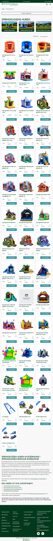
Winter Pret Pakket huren (8, 443)
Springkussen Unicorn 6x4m (9, 332)
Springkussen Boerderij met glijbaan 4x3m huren (43, 111)
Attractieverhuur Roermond (17, 530)
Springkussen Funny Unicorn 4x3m (24, 83)
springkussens (35, 479)
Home (3, 9)
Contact (26, 520)
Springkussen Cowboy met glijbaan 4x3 (26, 195)
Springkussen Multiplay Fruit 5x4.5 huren (26, 333)
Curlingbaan (5, 416)
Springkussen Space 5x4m (26, 222)
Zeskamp (4, 528)
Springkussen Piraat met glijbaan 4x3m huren (8, 139)
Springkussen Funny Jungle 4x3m (9, 111)
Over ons (15, 516)
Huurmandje (11, 64)
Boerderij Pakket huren (25, 416)
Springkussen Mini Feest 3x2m (42, 55)
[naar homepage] (10, 4)
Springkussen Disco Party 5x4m (42, 389)
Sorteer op (35, 36)
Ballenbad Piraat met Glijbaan (11, 491)
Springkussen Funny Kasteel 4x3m (26, 111)
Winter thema (5, 531)
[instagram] (42, 533)
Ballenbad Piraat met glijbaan (24, 249)
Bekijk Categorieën (26, 13)
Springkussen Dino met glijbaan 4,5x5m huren (25, 277)
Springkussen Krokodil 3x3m (9, 83)
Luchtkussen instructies (27, 523)
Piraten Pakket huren (41, 416)
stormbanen (42, 479)
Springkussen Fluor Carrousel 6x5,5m (24, 389)
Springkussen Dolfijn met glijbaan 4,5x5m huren (8, 277)
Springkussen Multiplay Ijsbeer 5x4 (25, 361)
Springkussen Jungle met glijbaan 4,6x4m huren (8, 305)
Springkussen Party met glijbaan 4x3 (42, 167)
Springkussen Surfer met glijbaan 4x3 (42, 139)
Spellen (3, 517)
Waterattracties (6, 523)
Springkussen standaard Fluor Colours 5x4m (25, 305)
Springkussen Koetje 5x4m (9, 222)
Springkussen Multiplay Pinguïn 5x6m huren (42, 361)
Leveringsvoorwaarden (29, 517)
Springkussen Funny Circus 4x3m (43, 83)
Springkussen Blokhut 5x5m (43, 194)
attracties (4, 480)
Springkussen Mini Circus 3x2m (8, 55)
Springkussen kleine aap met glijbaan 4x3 (26, 167)
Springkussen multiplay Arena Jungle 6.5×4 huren (8, 389)
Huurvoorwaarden (28, 512)
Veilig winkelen (27, 514)
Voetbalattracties (6, 526)
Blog (14, 519)
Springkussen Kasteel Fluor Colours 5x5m (9, 361)
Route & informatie (15, 512)
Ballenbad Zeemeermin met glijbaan (43, 249)
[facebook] (38, 533)
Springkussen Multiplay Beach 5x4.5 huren (42, 333)
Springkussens (5, 512)
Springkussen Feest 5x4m (42, 222)
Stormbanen (5, 514)
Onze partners (16, 526)
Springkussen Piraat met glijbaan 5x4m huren (42, 277)
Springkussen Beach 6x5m (43, 305)
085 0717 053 (45, 517)
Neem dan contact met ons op (36, 493)
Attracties (4, 520)
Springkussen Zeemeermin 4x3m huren (26, 139)
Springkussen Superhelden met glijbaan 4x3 (9, 195)
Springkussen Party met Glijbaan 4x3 (13, 489)
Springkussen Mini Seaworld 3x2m (26, 55)
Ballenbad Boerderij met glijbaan (8, 249)
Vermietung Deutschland (16, 522)
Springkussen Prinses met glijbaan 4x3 (8, 167)
